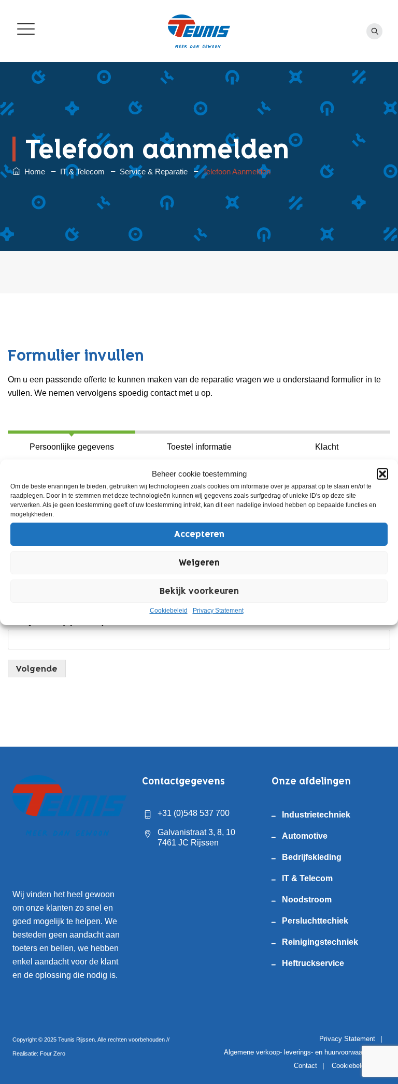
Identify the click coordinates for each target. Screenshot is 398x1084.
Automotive (305, 835)
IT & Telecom (307, 878)
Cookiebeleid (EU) (359, 1066)
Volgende (37, 668)
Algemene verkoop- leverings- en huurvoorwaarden (299, 1052)
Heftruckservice (313, 963)
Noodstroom (307, 899)
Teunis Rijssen (76, 1039)
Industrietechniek (316, 814)
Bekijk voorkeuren (199, 591)
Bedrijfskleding (312, 857)
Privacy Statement (218, 610)
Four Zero (52, 1053)
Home (32, 171)
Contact (305, 1066)
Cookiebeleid (169, 610)
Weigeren (199, 562)
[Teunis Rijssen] (199, 31)
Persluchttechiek (315, 920)
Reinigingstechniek (320, 942)
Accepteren (199, 534)
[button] (382, 474)
